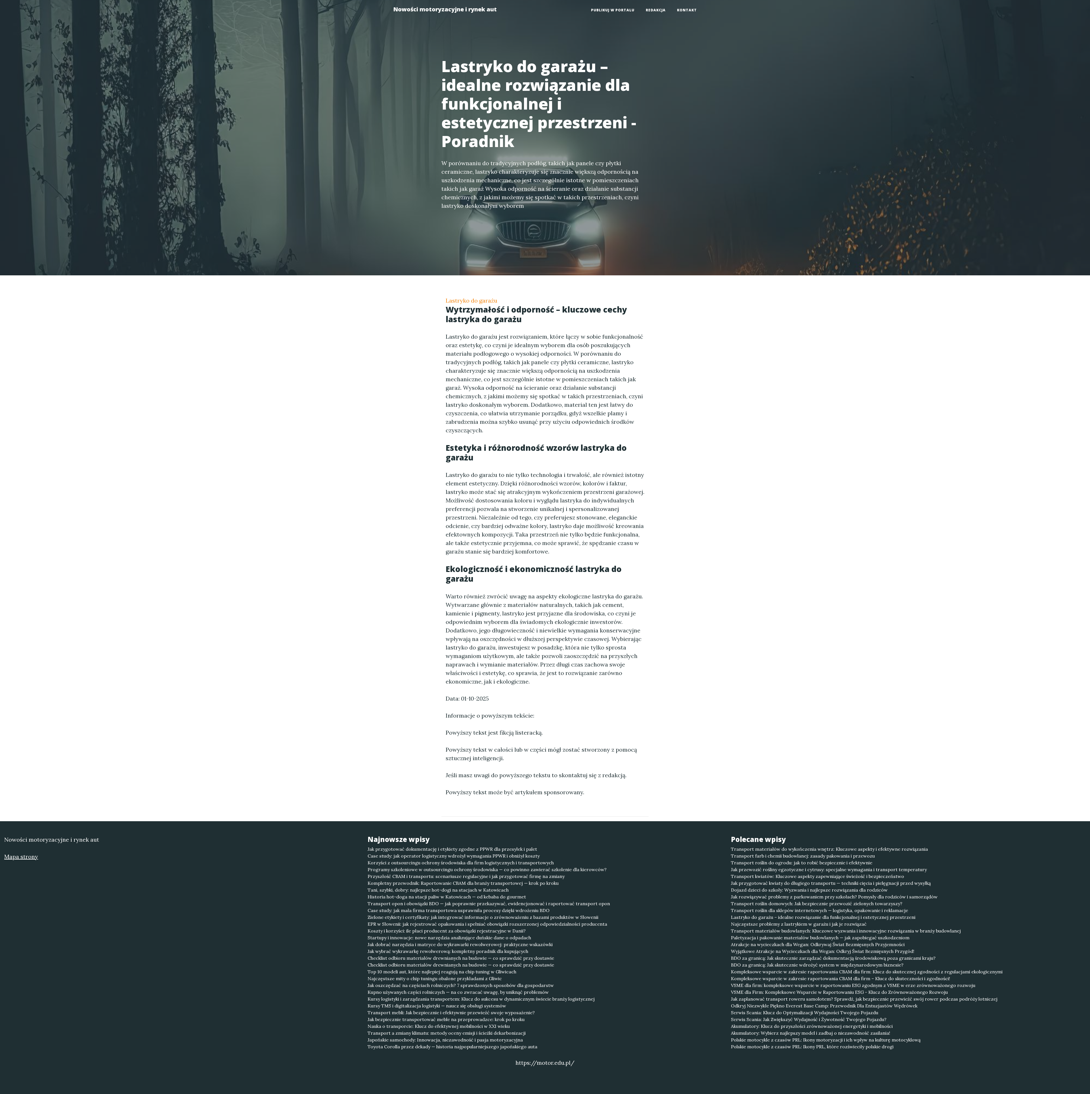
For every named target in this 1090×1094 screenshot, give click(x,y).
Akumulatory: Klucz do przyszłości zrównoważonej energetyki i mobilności (812, 1026)
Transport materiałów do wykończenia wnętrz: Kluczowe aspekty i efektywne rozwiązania (829, 849)
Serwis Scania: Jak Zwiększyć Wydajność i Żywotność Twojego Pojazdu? (808, 1019)
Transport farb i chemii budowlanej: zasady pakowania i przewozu (803, 856)
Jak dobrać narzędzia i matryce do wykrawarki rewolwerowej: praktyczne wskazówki (460, 944)
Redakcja (656, 10)
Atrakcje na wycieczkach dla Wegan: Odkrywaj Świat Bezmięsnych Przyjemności (818, 944)
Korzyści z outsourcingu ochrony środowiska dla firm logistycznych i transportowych (461, 862)
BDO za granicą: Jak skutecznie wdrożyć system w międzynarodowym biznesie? (817, 965)
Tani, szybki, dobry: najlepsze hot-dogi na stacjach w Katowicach (438, 890)
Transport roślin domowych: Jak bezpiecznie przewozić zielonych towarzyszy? (816, 903)
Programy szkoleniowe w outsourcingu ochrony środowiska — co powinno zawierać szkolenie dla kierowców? (487, 869)
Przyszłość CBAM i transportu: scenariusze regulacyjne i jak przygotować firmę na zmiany (466, 876)
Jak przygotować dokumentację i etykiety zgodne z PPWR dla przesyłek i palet (452, 849)
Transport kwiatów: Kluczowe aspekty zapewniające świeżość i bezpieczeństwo (817, 876)
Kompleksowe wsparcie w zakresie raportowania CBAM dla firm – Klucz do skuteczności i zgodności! (840, 978)
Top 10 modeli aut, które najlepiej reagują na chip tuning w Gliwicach (442, 971)
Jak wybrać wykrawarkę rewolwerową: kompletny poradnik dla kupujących (448, 951)
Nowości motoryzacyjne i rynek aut (445, 9)
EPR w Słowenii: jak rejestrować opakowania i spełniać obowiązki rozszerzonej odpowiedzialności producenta (487, 924)
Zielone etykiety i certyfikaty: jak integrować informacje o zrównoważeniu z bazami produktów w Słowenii (483, 917)
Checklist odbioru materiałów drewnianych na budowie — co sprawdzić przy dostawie (461, 958)
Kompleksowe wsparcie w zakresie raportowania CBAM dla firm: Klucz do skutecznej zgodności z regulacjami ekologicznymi (867, 971)
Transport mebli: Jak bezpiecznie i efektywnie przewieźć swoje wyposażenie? (451, 1012)
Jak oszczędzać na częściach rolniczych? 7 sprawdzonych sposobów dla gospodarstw (461, 985)
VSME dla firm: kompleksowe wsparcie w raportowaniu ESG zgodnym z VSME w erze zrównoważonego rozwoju (853, 985)
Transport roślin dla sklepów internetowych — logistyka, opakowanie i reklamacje (819, 910)
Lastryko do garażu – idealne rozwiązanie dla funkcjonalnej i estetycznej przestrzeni (823, 917)
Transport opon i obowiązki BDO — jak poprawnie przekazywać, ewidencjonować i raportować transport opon (489, 903)
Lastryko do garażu (471, 300)
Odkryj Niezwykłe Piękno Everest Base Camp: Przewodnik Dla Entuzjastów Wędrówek (824, 1006)
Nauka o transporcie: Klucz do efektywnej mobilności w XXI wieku (439, 1026)
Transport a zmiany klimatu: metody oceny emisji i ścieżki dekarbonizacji (447, 1033)
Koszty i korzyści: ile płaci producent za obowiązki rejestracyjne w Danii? (447, 931)
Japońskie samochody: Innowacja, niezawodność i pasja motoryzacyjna (445, 1040)
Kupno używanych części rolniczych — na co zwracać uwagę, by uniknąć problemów (458, 992)
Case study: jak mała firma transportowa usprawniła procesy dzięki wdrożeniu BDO (459, 910)
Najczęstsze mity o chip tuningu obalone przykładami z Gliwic (435, 978)
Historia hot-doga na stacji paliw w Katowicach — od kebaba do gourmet (447, 897)
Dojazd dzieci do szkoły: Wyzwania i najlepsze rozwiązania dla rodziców (809, 890)
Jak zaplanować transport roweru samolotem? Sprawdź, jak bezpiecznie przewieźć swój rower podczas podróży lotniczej (864, 999)
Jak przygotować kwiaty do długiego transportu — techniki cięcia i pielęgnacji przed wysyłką (831, 883)
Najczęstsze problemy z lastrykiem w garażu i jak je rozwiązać (799, 924)
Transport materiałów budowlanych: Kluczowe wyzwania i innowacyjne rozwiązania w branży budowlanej (846, 931)
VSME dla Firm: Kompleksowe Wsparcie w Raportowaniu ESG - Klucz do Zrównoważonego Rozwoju (839, 992)
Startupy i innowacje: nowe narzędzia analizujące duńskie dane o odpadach (449, 937)
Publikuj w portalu (612, 10)
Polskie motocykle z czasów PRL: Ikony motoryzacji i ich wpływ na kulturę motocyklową (826, 1040)
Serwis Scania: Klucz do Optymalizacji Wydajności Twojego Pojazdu (804, 1012)
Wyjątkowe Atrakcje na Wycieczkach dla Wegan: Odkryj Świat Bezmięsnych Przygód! (822, 951)
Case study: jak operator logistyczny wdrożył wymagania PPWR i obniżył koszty (454, 856)
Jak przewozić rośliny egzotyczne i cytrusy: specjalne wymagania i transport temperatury (829, 869)
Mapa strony (21, 856)
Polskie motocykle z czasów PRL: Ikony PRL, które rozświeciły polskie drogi (812, 1046)
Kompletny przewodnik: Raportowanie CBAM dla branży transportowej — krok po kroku (463, 883)
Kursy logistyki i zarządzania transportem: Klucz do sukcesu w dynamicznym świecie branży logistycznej (481, 999)
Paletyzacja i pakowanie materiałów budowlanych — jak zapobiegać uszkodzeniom (820, 937)
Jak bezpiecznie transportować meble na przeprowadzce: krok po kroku (446, 1019)
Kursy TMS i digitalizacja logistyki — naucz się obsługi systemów (437, 1006)
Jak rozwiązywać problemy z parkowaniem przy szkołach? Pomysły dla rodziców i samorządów (834, 897)
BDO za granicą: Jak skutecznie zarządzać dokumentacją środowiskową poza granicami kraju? (833, 958)
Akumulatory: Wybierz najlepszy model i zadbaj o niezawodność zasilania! (810, 1033)
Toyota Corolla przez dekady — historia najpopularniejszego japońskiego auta (452, 1046)
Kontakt (687, 10)
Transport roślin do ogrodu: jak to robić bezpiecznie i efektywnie (801, 862)
